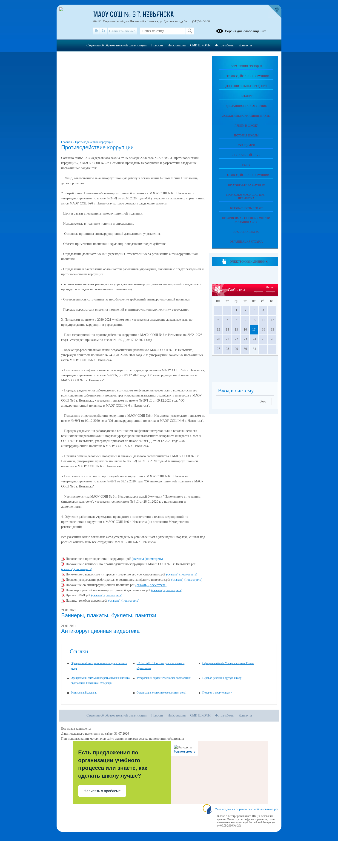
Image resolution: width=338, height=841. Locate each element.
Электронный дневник (248, 261)
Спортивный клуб (246, 155)
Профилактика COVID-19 (246, 185)
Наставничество (246, 231)
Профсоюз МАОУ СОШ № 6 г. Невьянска (246, 196)
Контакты (245, 45)
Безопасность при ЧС (246, 208)
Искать (190, 31)
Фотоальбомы (224, 45)
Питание (246, 96)
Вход (263, 401)
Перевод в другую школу (217, 692)
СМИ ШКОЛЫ (200, 45)
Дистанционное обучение (246, 106)
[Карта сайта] (103, 31)
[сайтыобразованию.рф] (274, 11)
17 (253, 329)
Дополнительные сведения (246, 86)
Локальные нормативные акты (246, 115)
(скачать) (138, 559)
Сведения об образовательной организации (116, 45)
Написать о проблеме (102, 791)
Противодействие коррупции (94, 142)
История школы (246, 135)
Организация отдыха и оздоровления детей (161, 692)
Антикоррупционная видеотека (100, 631)
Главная (67, 142)
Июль (269, 287)
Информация (177, 45)
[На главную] (96, 31)
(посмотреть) (154, 559)
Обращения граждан (246, 66)
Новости (157, 45)
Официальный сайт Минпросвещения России (228, 663)
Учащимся (246, 145)
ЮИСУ (246, 165)
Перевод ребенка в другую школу (221, 678)
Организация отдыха (246, 241)
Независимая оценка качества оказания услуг (246, 220)
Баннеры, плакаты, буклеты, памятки (108, 615)
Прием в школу (246, 125)
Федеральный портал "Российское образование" (164, 678)
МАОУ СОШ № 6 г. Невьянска (133, 15)
